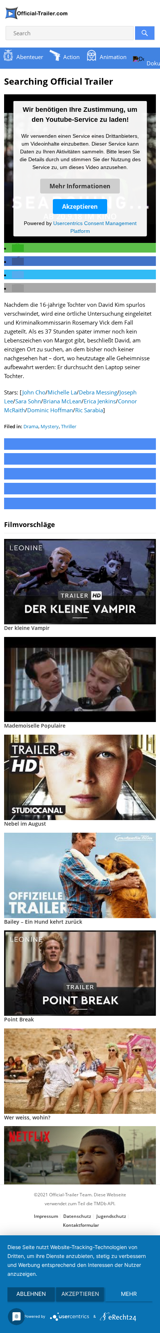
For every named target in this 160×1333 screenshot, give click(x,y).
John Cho (33, 392)
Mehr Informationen (80, 186)
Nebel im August (25, 823)
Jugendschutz (111, 1216)
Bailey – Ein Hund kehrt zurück (43, 921)
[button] (18, 248)
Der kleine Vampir (26, 627)
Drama (30, 426)
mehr (129, 1293)
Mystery (50, 426)
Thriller (68, 426)
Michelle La (62, 392)
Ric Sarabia (89, 410)
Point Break (19, 1019)
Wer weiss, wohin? (27, 1117)
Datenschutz (77, 1216)
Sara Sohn (28, 401)
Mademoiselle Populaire (34, 725)
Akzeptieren (80, 206)
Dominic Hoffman (50, 410)
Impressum (46, 1216)
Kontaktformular (81, 1225)
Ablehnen (31, 1293)
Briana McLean (62, 401)
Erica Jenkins (100, 401)
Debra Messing (98, 392)
